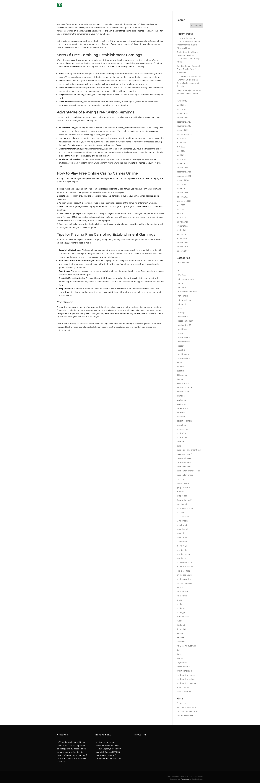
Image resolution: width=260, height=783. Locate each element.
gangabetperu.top (65, 30)
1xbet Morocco (183, 341)
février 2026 (182, 113)
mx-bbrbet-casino (185, 566)
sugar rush (182, 662)
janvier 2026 (182, 117)
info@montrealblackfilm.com (108, 758)
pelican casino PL (184, 583)
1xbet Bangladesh (185, 321)
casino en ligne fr (184, 454)
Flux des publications (186, 707)
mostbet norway (184, 554)
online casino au (184, 575)
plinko (179, 604)
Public (179, 620)
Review (180, 633)
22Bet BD (181, 366)
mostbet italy (182, 550)
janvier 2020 (182, 242)
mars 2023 (181, 217)
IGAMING (181, 491)
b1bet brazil (182, 408)
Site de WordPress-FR (186, 715)
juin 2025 (181, 146)
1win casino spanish (186, 279)
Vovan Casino (183, 687)
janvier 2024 (182, 192)
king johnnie (182, 504)
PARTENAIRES (185, 5)
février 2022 (182, 226)
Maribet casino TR (185, 508)
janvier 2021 (182, 234)
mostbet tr (181, 558)
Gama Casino (183, 483)
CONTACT (199, 5)
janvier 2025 (182, 167)
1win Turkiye (182, 296)
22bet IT (180, 370)
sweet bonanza (183, 666)
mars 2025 (181, 159)
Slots (179, 654)
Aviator (180, 379)
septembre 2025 (184, 134)
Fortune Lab (185, 779)
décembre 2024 (184, 171)
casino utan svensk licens (188, 470)
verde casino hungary (186, 675)
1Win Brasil (182, 275)
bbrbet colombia (184, 421)
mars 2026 (181, 109)
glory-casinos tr (184, 487)
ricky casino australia (186, 645)
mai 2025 (181, 151)
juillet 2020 (182, 238)
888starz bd (182, 375)
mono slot (181, 533)
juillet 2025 (182, 142)
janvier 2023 (182, 222)
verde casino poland (186, 679)
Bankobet (181, 412)
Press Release (183, 616)
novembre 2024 (184, 176)
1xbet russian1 (183, 358)
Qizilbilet (181, 625)
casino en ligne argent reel (189, 450)
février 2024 (182, 188)
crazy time (181, 479)
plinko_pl (181, 612)
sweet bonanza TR (185, 671)
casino (180, 446)
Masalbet (181, 512)
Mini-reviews (182, 520)
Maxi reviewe (183, 516)
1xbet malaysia (183, 337)
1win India (181, 287)
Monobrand (182, 541)
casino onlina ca (184, 458)
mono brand (182, 529)
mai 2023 (181, 209)
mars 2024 (181, 184)
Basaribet (181, 416)
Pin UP (180, 587)
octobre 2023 (182, 196)
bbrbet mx (181, 425)
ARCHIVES (156, 5)
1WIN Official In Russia (187, 291)
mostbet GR (182, 546)
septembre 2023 (184, 201)
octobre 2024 (182, 180)
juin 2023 (181, 205)
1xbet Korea (182, 329)
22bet (179, 362)
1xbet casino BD (184, 325)
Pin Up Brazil (182, 591)
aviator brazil (183, 383)
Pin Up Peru (182, 595)
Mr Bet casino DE (184, 562)
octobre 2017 (182, 251)
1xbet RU (181, 350)
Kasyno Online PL (184, 500)
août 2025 (181, 138)
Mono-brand (182, 537)
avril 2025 (181, 155)
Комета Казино (184, 691)
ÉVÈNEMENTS (141, 5)
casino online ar (184, 462)
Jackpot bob (182, 495)
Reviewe (180, 637)
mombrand (182, 525)
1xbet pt (180, 346)
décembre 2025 (184, 122)
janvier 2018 (182, 246)
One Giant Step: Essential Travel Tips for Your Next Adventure (188, 69)
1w (178, 270)
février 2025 (182, 163)
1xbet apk (181, 312)
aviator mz (181, 400)
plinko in (181, 608)
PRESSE (170, 5)
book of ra (181, 433)
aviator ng (181, 404)
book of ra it (182, 437)
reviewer (181, 641)
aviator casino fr (184, 391)
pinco (179, 600)
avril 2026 (181, 105)
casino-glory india (185, 475)
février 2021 (182, 230)
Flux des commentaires (187, 711)
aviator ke (181, 395)
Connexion (181, 703)
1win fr (180, 283)
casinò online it (184, 466)
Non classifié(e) (183, 571)
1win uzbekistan (184, 300)
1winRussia (182, 304)
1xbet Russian (183, 354)
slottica (180, 658)
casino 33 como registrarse (71, 77)
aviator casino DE (184, 387)
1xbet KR (181, 333)
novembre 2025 (184, 126)
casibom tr (181, 441)
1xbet (179, 308)
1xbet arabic (182, 316)
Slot (178, 650)
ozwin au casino (184, 579)
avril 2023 (181, 213)
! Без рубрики (183, 262)
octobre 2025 (182, 130)
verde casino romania (186, 683)
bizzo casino (182, 429)
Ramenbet (181, 629)
